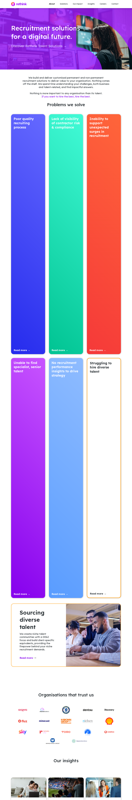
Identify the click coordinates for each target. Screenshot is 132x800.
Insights (91, 4)
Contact (115, 4)
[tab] (28, 234)
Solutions (64, 4)
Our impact (77, 4)
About (52, 4)
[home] (19, 4)
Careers (103, 4)
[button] (63, 4)
